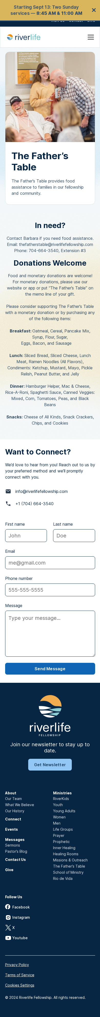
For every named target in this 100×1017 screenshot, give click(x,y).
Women (59, 817)
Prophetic (61, 841)
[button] (90, 37)
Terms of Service (19, 975)
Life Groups (63, 829)
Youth (58, 805)
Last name (63, 524)
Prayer (58, 835)
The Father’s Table (69, 866)
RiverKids (61, 798)
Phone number (19, 578)
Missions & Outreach (70, 860)
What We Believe (19, 805)
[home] (26, 37)
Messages (15, 839)
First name (15, 524)
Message (13, 605)
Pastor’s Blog (16, 851)
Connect (13, 819)
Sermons (12, 845)
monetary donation (36, 312)
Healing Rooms (65, 854)
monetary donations (39, 281)
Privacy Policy (17, 964)
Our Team (13, 798)
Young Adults (64, 811)
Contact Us (15, 859)
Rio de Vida (63, 878)
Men (57, 823)
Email (10, 551)
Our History (14, 811)
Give (9, 870)
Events (11, 829)
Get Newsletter (50, 764)
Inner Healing (64, 848)
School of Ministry (68, 872)
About (10, 793)
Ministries (62, 793)
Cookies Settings (19, 985)
